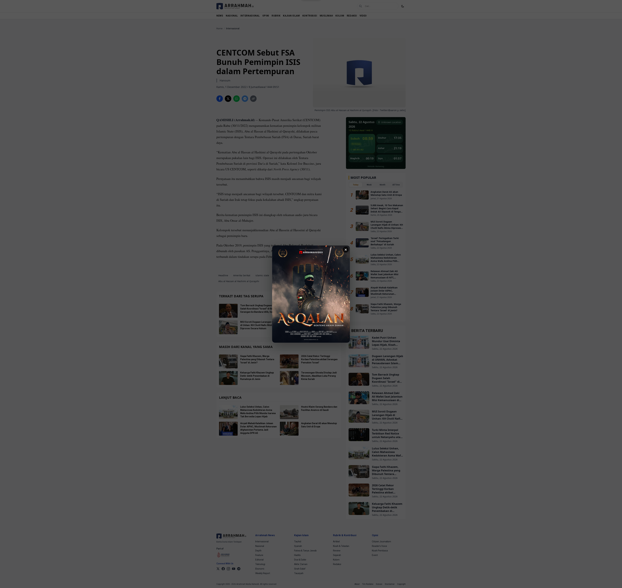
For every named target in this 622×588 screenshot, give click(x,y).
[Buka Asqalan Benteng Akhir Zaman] (311, 294)
